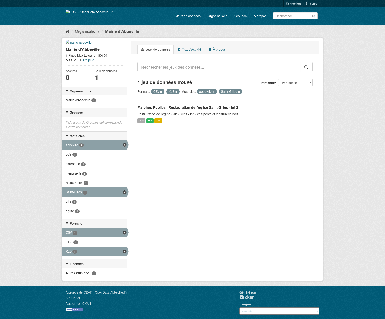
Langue (245, 304)
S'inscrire (311, 3)
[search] (307, 67)
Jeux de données (188, 16)
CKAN (246, 297)
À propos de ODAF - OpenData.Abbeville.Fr (96, 292)
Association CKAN (78, 303)
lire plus (88, 60)
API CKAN (73, 298)
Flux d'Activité (191, 49)
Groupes (240, 16)
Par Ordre (268, 82)
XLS (150, 120)
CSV (158, 120)
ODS (141, 120)
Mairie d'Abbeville (122, 31)
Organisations (217, 16)
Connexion (293, 3)
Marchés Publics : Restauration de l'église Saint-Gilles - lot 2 (187, 107)
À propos (260, 16)
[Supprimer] (161, 91)
